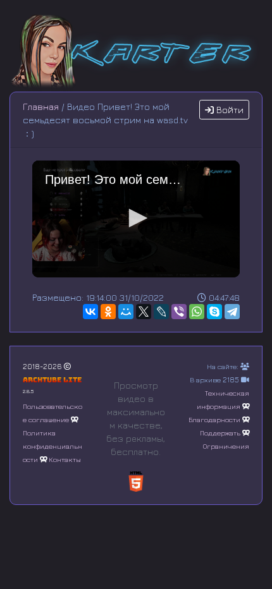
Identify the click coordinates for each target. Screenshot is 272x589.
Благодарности (214, 419)
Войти (229, 109)
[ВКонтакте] (90, 311)
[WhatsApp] (196, 311)
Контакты (65, 459)
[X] (143, 311)
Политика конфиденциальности (52, 445)
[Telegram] (232, 311)
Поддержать (220, 432)
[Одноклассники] (108, 311)
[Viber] (179, 311)
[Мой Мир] (125, 311)
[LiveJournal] (161, 311)
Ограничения (226, 446)
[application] (136, 219)
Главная (41, 106)
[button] (136, 218)
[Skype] (214, 311)
